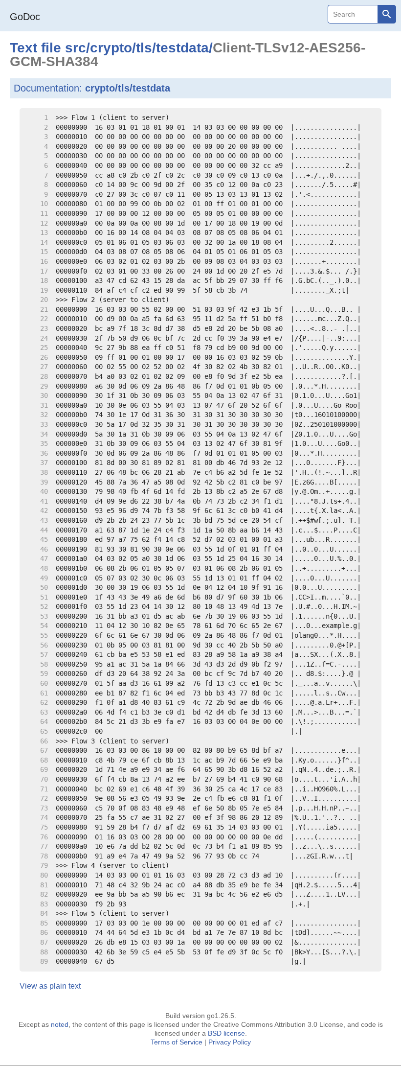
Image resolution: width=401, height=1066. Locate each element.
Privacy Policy (229, 1042)
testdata (182, 47)
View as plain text (50, 986)
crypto (111, 47)
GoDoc (25, 16)
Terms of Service (176, 1042)
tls (144, 47)
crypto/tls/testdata (127, 88)
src (75, 47)
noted (59, 1024)
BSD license (226, 1033)
